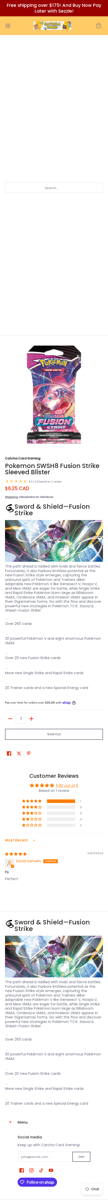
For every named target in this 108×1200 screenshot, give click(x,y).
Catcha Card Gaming (22, 458)
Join (81, 1156)
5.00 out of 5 (67, 785)
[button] (98, 25)
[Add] (31, 718)
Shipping (11, 497)
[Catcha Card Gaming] (52, 25)
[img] (16, 853)
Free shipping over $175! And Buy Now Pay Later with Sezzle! (54, 8)
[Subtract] (10, 718)
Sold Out (54, 734)
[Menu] (7, 25)
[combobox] (54, 188)
